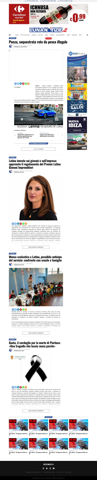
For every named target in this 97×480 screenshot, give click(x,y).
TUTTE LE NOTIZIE (25, 35)
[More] (28, 83)
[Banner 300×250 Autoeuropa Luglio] (77, 141)
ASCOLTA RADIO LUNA (32, 1)
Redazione (68, 472)
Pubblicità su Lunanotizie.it (34, 472)
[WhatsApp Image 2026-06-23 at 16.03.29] (77, 108)
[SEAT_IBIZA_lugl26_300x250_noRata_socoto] (77, 125)
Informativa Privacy (49, 472)
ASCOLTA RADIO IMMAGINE (49, 1)
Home (16, 35)
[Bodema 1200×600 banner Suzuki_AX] (38, 128)
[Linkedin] (20, 83)
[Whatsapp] (26, 83)
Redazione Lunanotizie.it (20, 46)
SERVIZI (52, 35)
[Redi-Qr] (77, 58)
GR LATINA (48, 38)
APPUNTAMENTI (60, 35)
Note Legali (60, 472)
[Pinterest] (23, 83)
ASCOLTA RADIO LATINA (66, 1)
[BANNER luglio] (77, 91)
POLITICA (40, 35)
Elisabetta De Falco (19, 172)
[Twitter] (18, 83)
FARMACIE (74, 35)
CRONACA (33, 35)
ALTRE (68, 35)
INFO (80, 35)
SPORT (46, 35)
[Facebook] (15, 83)
